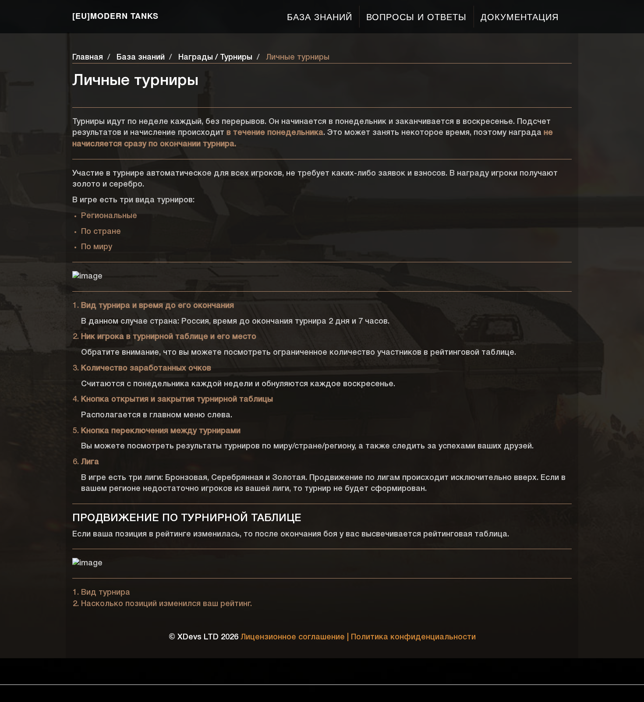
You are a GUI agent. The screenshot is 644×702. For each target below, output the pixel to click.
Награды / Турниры (215, 57)
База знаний (319, 16)
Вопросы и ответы (416, 16)
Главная (87, 57)
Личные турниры (297, 57)
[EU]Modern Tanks (115, 15)
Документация (520, 16)
